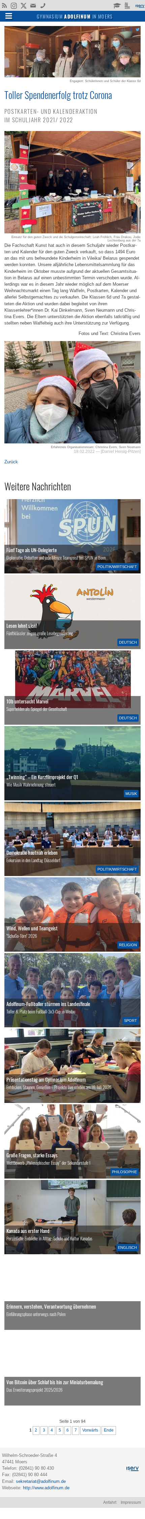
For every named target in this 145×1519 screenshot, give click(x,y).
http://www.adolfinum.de (46, 1487)
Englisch (127, 1247)
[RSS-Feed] (4, 5)
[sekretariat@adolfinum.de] (34, 5)
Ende (109, 1430)
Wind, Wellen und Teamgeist (32, 928)
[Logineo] (128, 5)
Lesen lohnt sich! (21, 625)
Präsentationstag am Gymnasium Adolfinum (46, 1079)
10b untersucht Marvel (27, 701)
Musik (131, 794)
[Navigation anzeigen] (8, 15)
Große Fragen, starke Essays (32, 1155)
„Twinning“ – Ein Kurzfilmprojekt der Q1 (42, 776)
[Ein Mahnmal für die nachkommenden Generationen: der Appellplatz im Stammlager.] (72, 1293)
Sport (130, 1021)
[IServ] (139, 5)
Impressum (131, 1502)
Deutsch (128, 642)
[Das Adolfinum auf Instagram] (14, 6)
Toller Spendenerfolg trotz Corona (58, 94)
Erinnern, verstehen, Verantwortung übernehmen (51, 1306)
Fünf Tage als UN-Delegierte (31, 549)
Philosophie (124, 1172)
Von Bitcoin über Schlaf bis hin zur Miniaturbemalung (54, 1382)
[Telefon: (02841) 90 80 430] (43, 5)
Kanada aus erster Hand (28, 1230)
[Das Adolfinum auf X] (23, 6)
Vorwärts (90, 1430)
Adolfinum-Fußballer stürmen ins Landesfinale (48, 1003)
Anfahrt (109, 1502)
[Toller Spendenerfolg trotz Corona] (72, 75)
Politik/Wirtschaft (117, 567)
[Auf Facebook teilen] (130, 29)
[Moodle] (117, 5)
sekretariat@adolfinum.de (41, 1481)
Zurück (11, 461)
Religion (128, 945)
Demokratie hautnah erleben (32, 852)
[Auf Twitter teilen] (138, 29)
